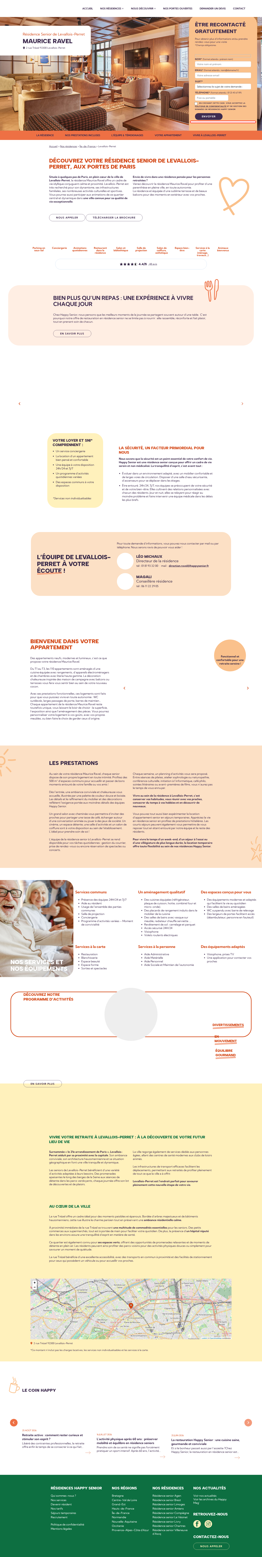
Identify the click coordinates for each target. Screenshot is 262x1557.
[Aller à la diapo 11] (222, 739)
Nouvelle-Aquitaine (124, 1521)
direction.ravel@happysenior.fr (189, 566)
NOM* (214, 59)
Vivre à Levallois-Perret (209, 135)
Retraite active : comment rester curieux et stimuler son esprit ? (52, 1437)
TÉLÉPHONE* (218, 92)
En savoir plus (72, 333)
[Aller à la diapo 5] (179, 739)
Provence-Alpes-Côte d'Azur (130, 1530)
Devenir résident (61, 1504)
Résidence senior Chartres (169, 1526)
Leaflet (204, 1338)
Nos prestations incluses (82, 135)
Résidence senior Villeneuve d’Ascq (170, 1531)
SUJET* (199, 81)
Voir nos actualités (205, 1495)
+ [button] (35, 1283)
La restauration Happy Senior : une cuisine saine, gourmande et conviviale (205, 1442)
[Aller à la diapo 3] (165, 739)
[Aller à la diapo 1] (144, 739)
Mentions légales (61, 1528)
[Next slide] (242, 403)
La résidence (45, 135)
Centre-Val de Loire (124, 1500)
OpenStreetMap (216, 1338)
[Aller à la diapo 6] (186, 739)
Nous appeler (67, 217)
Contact (239, 8)
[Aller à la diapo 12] (229, 739)
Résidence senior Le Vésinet (170, 1517)
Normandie (119, 1517)
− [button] (35, 1287)
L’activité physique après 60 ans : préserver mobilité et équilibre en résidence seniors (127, 1441)
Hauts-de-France (123, 1508)
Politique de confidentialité (67, 1524)
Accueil (87, 8)
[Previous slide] (19, 403)
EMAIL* (217, 70)
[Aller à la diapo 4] (172, 739)
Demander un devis (213, 8)
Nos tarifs (57, 1508)
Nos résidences (110, 8)
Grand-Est (119, 1504)
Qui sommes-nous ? (63, 1495)
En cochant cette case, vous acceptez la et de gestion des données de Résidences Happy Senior (221, 106)
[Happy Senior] (29, 1505)
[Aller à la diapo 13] (236, 739)
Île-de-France (88, 146)
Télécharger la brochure (114, 217)
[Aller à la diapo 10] (215, 739)
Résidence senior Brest (167, 1500)
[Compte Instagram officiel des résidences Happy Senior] (208, 1524)
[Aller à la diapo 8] (200, 739)
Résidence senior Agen (167, 1495)
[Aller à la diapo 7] (193, 739)
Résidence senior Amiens (168, 1508)
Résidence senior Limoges (169, 1504)
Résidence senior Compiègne (171, 1513)
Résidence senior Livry (167, 1521)
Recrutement (59, 1517)
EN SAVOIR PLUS (43, 1083)
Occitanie (118, 1526)
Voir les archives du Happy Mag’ (210, 1501)
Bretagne (118, 1495)
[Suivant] (248, 688)
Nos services (58, 1500)
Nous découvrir (142, 8)
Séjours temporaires (63, 1513)
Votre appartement (168, 135)
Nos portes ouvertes (177, 8)
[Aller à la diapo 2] (158, 739)
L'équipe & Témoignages (127, 135)
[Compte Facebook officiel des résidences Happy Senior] (197, 1524)
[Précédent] (125, 688)
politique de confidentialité (211, 106)
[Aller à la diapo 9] (207, 739)
